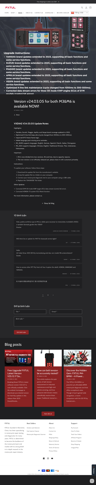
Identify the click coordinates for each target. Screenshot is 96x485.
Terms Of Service (54, 447)
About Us (52, 428)
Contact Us (52, 431)
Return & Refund (54, 441)
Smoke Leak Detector (33, 428)
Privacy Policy (53, 451)
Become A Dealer (76, 441)
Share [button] (18, 115)
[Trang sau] (53, 295)
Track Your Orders (76, 434)
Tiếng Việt (78, 13)
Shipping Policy (53, 438)
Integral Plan (75, 447)
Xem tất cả (48, 414)
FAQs (50, 434)
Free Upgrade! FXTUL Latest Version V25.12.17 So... (18, 373)
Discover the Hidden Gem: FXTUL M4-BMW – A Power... (76, 373)
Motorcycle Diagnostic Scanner (36, 434)
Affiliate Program (76, 438)
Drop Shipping (75, 444)
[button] (13, 13)
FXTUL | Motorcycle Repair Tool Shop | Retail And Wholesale (45, 474)
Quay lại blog (49, 203)
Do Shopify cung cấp (64, 474)
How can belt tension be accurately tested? (47, 372)
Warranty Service (54, 444)
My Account (74, 428)
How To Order (75, 431)
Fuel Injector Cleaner (33, 431)
